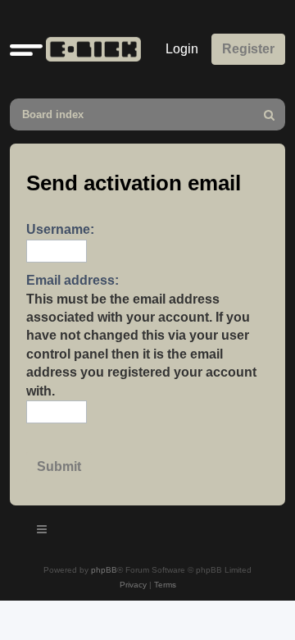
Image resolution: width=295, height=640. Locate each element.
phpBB (104, 569)
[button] (26, 49)
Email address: (72, 280)
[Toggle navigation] (43, 531)
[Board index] (90, 49)
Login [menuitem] (182, 49)
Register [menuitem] (248, 49)
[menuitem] (269, 114)
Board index (53, 114)
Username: (60, 229)
